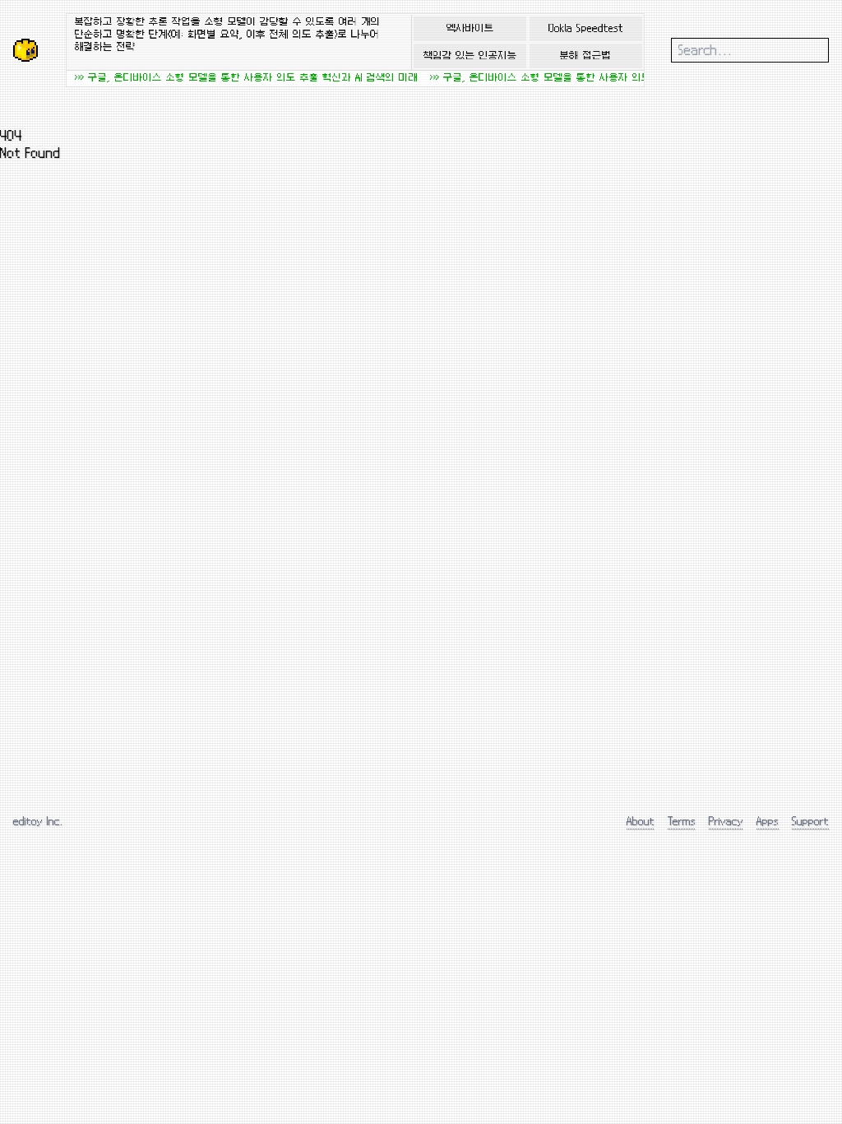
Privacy (726, 820)
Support (810, 820)
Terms (682, 820)
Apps (767, 820)
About (641, 820)
